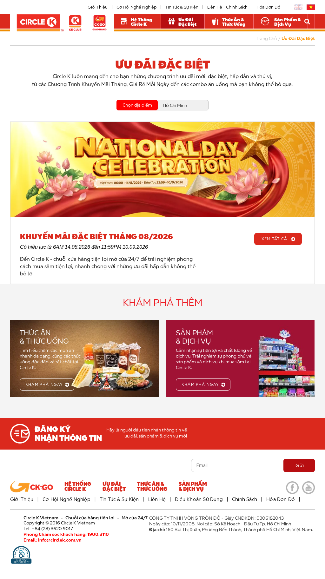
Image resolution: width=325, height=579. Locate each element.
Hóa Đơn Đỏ (268, 7)
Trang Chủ (266, 38)
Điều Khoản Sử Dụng (199, 499)
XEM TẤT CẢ (274, 238)
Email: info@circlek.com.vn (52, 539)
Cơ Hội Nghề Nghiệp (136, 7)
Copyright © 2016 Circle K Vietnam (59, 523)
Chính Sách (237, 7)
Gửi (299, 465)
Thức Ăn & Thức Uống (233, 22)
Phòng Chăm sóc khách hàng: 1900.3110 (66, 534)
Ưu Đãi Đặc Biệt (187, 22)
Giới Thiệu (98, 7)
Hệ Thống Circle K (141, 22)
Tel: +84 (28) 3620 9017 (48, 528)
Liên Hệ (214, 7)
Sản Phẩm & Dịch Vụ (287, 22)
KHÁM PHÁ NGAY (44, 384)
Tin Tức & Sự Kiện (181, 7)
